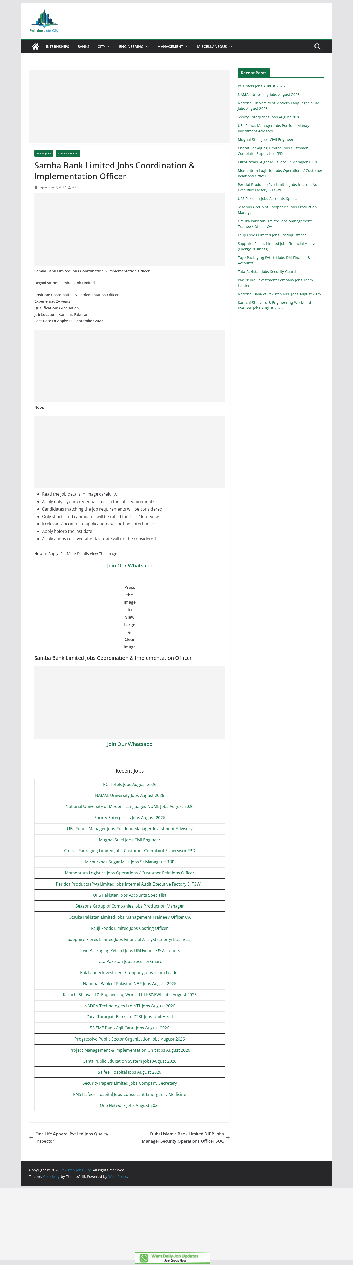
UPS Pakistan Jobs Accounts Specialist (129, 895)
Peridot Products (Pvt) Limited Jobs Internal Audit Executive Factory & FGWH (130, 884)
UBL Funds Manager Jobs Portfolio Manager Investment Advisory (130, 829)
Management (170, 46)
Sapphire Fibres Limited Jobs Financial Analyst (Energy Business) (130, 939)
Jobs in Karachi (68, 153)
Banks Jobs (43, 153)
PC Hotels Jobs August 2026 (129, 784)
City (101, 46)
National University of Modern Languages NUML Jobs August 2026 (130, 806)
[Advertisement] (129, 106)
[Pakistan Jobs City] (35, 46)
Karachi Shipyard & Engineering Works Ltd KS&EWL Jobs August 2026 (130, 995)
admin (76, 187)
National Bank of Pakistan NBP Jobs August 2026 (129, 983)
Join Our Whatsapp (129, 565)
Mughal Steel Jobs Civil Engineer (129, 840)
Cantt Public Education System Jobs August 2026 (130, 1061)
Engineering (131, 46)
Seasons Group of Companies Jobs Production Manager (129, 906)
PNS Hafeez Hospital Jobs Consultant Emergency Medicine (129, 1094)
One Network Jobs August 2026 (130, 1105)
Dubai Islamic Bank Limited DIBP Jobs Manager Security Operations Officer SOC (183, 1137)
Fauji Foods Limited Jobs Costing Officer (129, 928)
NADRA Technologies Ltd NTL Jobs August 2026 (129, 1006)
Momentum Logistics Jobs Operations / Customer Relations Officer (129, 873)
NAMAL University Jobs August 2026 (129, 795)
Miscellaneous (212, 46)
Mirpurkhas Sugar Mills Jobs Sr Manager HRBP (129, 862)
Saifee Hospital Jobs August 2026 (129, 1072)
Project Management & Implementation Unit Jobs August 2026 (129, 1050)
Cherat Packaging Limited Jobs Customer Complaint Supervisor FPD (129, 851)
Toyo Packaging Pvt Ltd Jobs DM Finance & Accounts (129, 950)
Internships (57, 46)
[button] (108, 46)
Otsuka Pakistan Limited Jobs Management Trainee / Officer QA (129, 917)
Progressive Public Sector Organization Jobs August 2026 (129, 1039)
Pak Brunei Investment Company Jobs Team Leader (129, 972)
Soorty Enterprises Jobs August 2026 (129, 817)
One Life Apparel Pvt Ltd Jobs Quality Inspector (71, 1137)
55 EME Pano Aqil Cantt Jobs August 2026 (129, 1028)
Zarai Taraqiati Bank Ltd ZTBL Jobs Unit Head (130, 1017)
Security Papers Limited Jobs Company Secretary (129, 1083)
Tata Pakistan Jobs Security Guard (130, 961)
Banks (83, 46)
